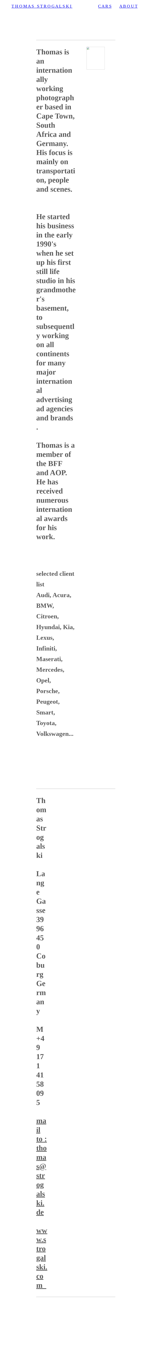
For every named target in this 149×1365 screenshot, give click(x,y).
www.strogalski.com (41, 1257)
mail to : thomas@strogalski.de (41, 1166)
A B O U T (128, 6)
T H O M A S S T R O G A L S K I (41, 6)
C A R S (104, 6)
